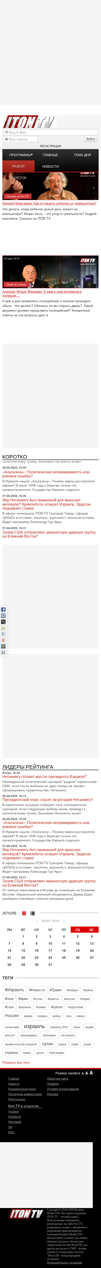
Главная (13, 1078)
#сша (9, 1006)
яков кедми (56, 1052)
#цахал (57, 1006)
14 (9, 950)
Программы (20, 154)
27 (92, 957)
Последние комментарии (25, 1094)
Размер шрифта (67, 1072)
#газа (9, 998)
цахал (40, 1052)
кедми (89, 1027)
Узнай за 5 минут (16, 284)
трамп (87, 1044)
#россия (69, 999)
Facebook (14, 1116)
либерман (49, 1035)
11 (64, 943)
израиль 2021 (59, 1027)
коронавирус (28, 1035)
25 (64, 957)
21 (9, 957)
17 (50, 950)
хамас (27, 1052)
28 (9, 964)
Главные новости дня (50, 156)
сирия (62, 1044)
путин (47, 1043)
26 (78, 957)
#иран (23, 998)
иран (77, 1027)
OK (10, 1127)
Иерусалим (75, 1007)
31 (50, 964)
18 (64, 950)
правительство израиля (21, 1044)
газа (68, 1016)
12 (78, 943)
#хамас (41, 1007)
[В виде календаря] (24, 912)
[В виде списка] (32, 912)
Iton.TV (25, 1213)
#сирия (85, 999)
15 (23, 950)
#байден (72, 990)
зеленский (12, 1027)
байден (42, 1016)
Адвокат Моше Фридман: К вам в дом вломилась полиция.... (42, 293)
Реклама (52, 1094)
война (57, 1016)
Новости (13, 1084)
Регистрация (50, 146)
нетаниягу (68, 1035)
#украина (25, 1007)
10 (50, 943)
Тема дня (82, 154)
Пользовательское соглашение (64, 1262)
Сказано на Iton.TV (17, 196)
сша (74, 1043)
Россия (12, 1015)
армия (28, 1016)
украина (11, 1052)
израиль (34, 1026)
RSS (11, 1132)
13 (92, 943)
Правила (53, 1084)
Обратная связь (57, 1078)
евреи (81, 1016)
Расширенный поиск (22, 1089)
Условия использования (63, 1089)
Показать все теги (16, 1062)
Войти (91, 139)
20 (92, 950)
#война (88, 990)
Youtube (13, 1111)
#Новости (37, 989)
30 (37, 964)
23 (37, 957)
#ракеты (53, 999)
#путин (38, 999)
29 (23, 964)
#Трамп (56, 989)
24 (50, 957)
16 (37, 950)
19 (78, 950)
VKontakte (14, 1122)
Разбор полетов (18, 168)
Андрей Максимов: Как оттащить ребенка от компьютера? (49, 203)
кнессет (10, 1035)
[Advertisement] (50, 51)
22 (23, 957)
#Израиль (14, 989)
